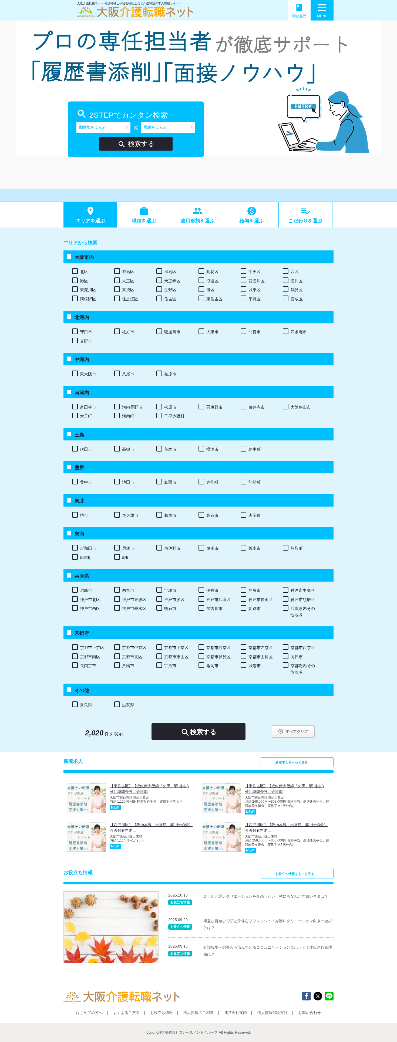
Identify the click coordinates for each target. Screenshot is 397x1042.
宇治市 (170, 665)
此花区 (212, 271)
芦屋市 (254, 590)
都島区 (128, 271)
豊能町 (212, 482)
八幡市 (128, 665)
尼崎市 (86, 590)
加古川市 (214, 608)
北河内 (82, 317)
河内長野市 (132, 407)
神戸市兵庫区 (218, 599)
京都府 (82, 633)
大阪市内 (84, 257)
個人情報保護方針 (272, 1012)
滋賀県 (128, 704)
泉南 (79, 534)
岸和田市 (88, 548)
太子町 (86, 416)
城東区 (254, 289)
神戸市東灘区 (134, 599)
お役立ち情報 (161, 1012)
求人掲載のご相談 (198, 1012)
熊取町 (297, 548)
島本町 (254, 449)
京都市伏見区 (218, 656)
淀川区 (297, 281)
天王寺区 (172, 281)
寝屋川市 (172, 332)
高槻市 (128, 449)
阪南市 (254, 548)
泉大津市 (130, 515)
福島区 (170, 271)
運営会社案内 (235, 1012)
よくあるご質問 (126, 1012)
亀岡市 (212, 665)
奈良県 (86, 704)
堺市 (84, 515)
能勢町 (254, 482)
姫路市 (254, 608)
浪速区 (212, 281)
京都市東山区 (176, 656)
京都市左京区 (260, 647)
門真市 (254, 332)
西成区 (297, 299)
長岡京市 (88, 665)
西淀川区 (256, 281)
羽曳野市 (214, 407)
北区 (84, 271)
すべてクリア (293, 731)
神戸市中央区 (303, 590)
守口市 (86, 332)
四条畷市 (299, 332)
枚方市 (128, 332)
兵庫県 (82, 576)
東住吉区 (214, 299)
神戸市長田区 (260, 599)
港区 (84, 281)
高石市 (212, 515)
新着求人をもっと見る (291, 762)
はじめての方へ (89, 1012)
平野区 (254, 299)
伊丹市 (212, 590)
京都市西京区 (303, 647)
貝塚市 (128, 548)
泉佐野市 (172, 548)
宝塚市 (170, 590)
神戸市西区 (90, 608)
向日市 (297, 656)
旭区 (210, 289)
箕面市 (170, 482)
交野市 (86, 341)
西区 (295, 271)
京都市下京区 (176, 647)
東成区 (128, 289)
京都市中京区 (134, 647)
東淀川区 (88, 289)
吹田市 (86, 449)
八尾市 (128, 374)
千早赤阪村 (174, 416)
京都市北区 (132, 656)
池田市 (128, 482)
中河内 (82, 359)
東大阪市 (88, 374)
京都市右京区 (218, 647)
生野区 (170, 289)
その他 (82, 690)
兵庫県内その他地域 (302, 611)
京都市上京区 (92, 647)
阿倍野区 (88, 299)
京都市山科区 (260, 656)
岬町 (126, 557)
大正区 (128, 281)
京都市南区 (90, 656)
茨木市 (170, 449)
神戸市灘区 (174, 599)
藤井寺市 (256, 407)
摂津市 (212, 449)
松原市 (170, 407)
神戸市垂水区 (134, 608)
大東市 (212, 332)
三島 (79, 434)
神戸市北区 (90, 599)
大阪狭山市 (301, 407)
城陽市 (254, 665)
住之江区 (130, 299)
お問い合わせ (309, 1012)
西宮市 (128, 590)
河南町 (128, 416)
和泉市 (170, 515)
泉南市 (212, 548)
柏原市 (170, 374)
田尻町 (86, 557)
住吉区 (170, 299)
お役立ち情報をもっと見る (294, 874)
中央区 (254, 271)
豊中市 (86, 482)
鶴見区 (297, 289)
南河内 (82, 392)
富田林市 (88, 407)
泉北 (79, 501)
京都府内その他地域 (302, 668)
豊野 (79, 467)
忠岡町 (254, 515)
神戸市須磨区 (303, 599)
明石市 (170, 608)
